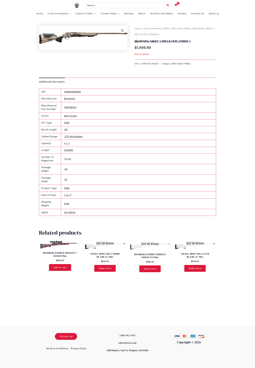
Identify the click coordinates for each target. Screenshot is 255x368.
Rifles (166, 28)
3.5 (65, 169)
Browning (69, 98)
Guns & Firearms (152, 28)
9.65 (66, 203)
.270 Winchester (73, 136)
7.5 (65, 179)
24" (66, 129)
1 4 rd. (67, 158)
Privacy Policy (78, 348)
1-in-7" (68, 195)
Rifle (66, 122)
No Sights (69, 212)
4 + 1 (67, 143)
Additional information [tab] (52, 81)
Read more (105, 268)
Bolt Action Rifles (181, 28)
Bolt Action (70, 115)
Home (138, 28)
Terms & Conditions (57, 348)
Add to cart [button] (60, 267)
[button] (69, 13)
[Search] (168, 5)
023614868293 (72, 91)
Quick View (60, 246)
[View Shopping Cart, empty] (176, 5)
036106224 (70, 107)
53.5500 (68, 150)
